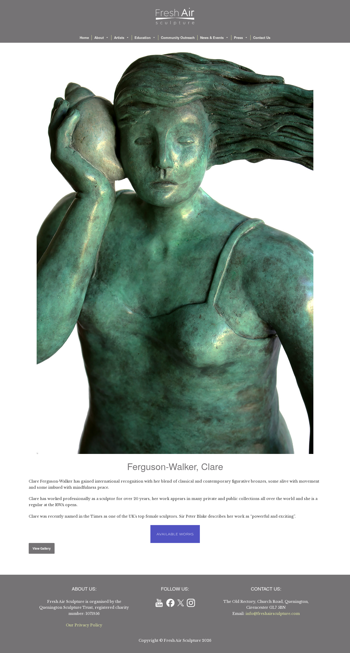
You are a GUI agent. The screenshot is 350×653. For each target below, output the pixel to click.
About (99, 37)
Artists (119, 37)
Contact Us (261, 37)
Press (238, 37)
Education (143, 37)
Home (84, 37)
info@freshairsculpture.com (272, 613)
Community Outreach (178, 37)
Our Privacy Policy (84, 625)
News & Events (212, 37)
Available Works (175, 534)
